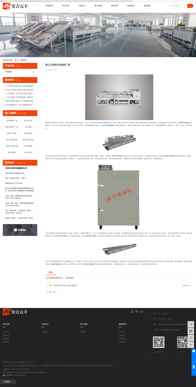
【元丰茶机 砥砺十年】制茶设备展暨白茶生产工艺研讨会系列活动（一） (21, 86)
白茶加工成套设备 (11, 146)
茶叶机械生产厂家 (11, 127)
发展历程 (6, 339)
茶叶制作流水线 (28, 140)
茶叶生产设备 (12, 133)
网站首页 (49, 6)
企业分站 (13, 362)
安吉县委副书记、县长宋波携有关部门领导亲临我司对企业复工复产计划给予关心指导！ (21, 105)
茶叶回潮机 (28, 146)
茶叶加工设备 (89, 365)
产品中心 (82, 6)
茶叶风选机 (28, 152)
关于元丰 (65, 6)
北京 (23, 369)
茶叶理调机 (12, 152)
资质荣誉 (6, 335)
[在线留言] (191, 338)
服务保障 (6, 342)
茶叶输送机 (28, 133)
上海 (20, 369)
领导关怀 (114, 6)
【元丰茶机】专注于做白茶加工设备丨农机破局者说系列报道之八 (21, 93)
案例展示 (83, 332)
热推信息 (23, 60)
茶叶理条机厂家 (11, 121)
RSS (27, 362)
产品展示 (8, 72)
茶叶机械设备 (79, 365)
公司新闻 (122, 339)
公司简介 (6, 332)
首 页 (16, 60)
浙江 (27, 369)
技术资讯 (122, 342)
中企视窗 (33, 372)
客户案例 (98, 6)
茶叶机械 (28, 127)
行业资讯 (122, 335)
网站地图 (21, 362)
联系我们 (147, 6)
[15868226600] (191, 324)
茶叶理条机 (98, 365)
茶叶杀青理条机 (11, 140)
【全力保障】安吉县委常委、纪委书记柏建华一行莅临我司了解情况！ (21, 97)
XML (32, 362)
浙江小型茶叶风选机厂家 (54, 278)
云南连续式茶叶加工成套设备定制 (65, 285)
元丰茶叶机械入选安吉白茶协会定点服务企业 (21, 90)
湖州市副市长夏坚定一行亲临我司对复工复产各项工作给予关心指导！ (21, 101)
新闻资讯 (131, 6)
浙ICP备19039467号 (58, 365)
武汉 (16, 369)
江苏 (12, 369)
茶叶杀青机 (28, 121)
